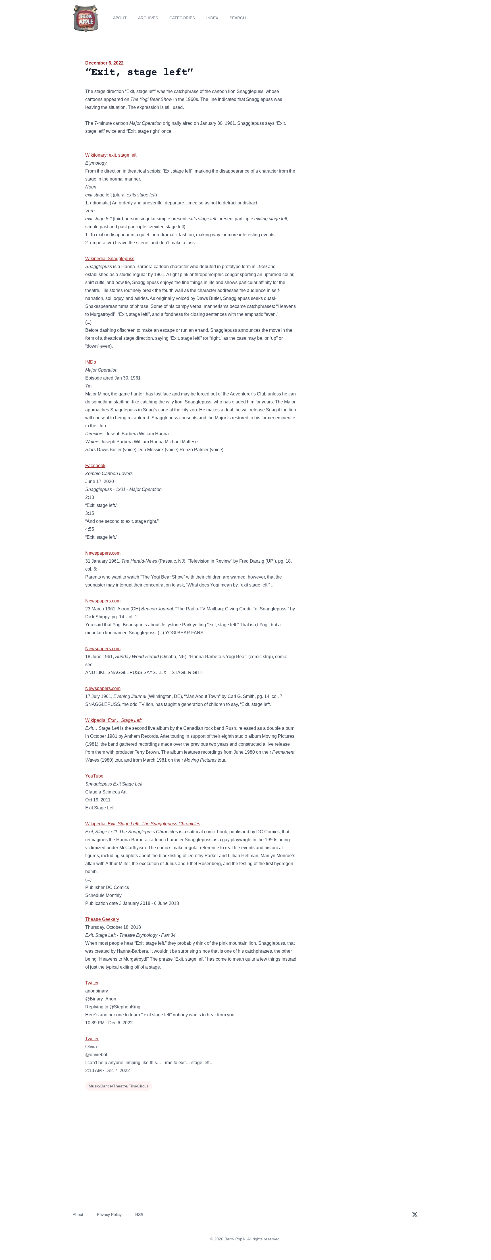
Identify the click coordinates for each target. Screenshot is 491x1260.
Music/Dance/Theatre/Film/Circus (119, 1086)
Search (238, 18)
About (120, 18)
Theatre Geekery (102, 919)
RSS (139, 1214)
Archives (148, 18)
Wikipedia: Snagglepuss (109, 258)
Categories (182, 18)
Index (212, 18)
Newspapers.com (102, 553)
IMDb (90, 362)
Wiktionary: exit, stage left (110, 155)
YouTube (94, 776)
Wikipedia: (113, 720)
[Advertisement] (354, 103)
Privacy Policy (109, 1214)
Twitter (92, 983)
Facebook (95, 465)
